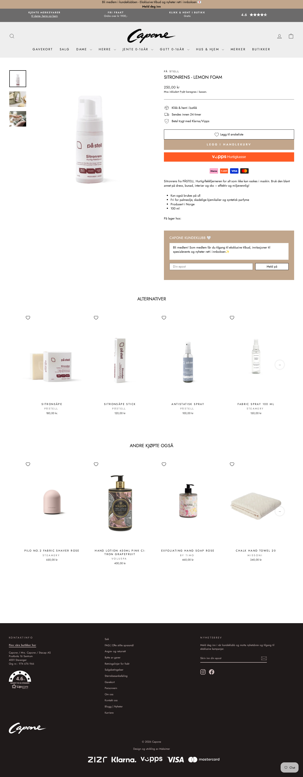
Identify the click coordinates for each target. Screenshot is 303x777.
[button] (258, 15)
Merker (238, 49)
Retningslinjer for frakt (117, 663)
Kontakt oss (111, 700)
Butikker (261, 49)
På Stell (171, 71)
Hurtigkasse (236, 157)
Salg (65, 49)
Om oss (109, 694)
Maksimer (164, 749)
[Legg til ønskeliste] (28, 317)
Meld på (272, 266)
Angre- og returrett (115, 651)
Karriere (109, 712)
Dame (82, 49)
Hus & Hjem (208, 49)
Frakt (182, 92)
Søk (107, 639)
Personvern (111, 688)
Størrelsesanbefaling (116, 676)
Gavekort (43, 49)
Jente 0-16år (136, 49)
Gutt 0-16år (173, 49)
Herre (106, 49)
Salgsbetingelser (114, 669)
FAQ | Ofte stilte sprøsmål (119, 645)
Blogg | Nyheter (114, 706)
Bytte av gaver (112, 657)
